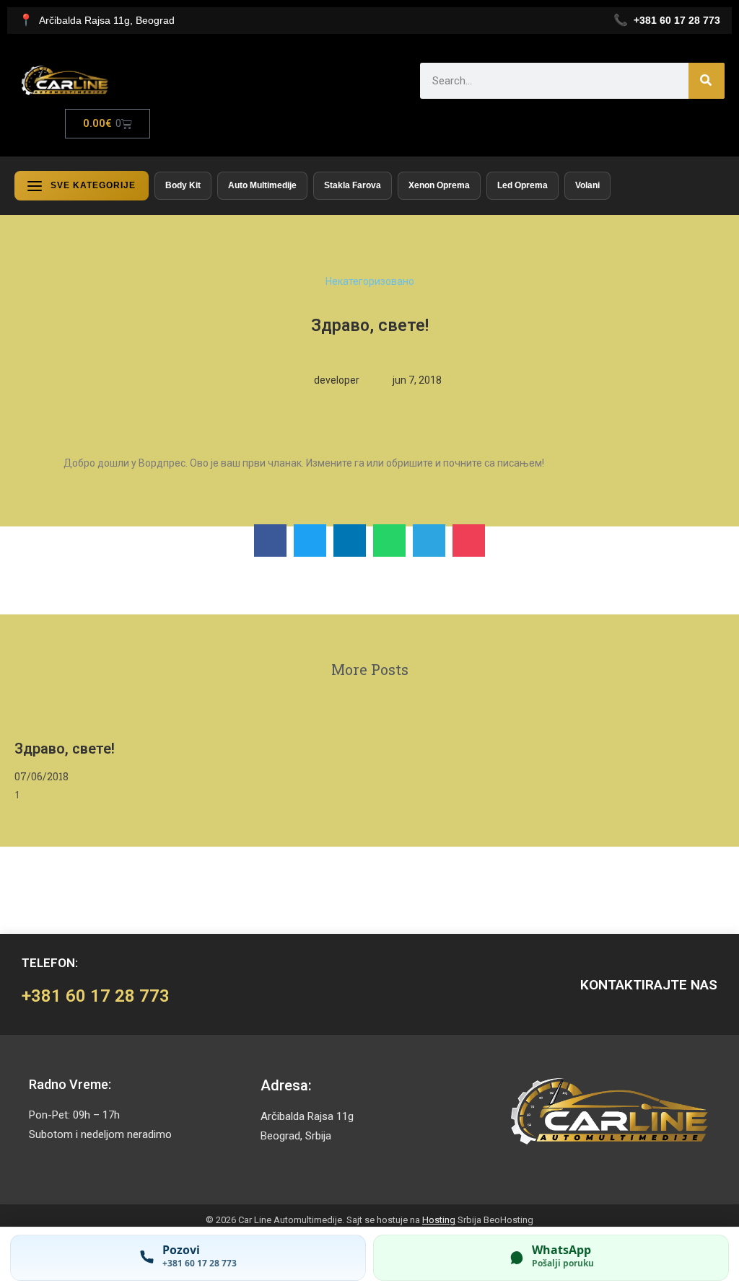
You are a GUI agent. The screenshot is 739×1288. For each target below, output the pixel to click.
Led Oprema (522, 185)
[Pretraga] (706, 81)
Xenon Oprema (439, 185)
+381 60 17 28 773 (96, 996)
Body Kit (183, 185)
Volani (587, 185)
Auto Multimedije (262, 185)
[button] (270, 540)
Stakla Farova (352, 185)
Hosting (438, 1219)
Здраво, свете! (64, 748)
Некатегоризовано (369, 281)
